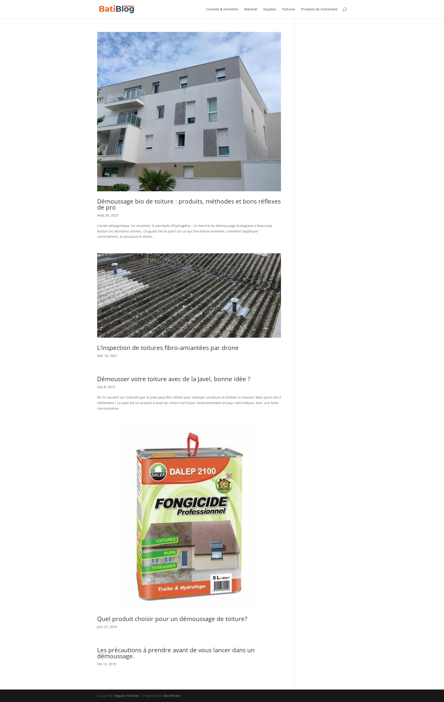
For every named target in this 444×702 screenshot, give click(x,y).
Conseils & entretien (222, 9)
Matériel (250, 9)
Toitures (288, 9)
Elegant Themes (126, 695)
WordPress (172, 695)
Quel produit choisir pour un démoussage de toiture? (172, 619)
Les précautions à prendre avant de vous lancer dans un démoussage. (176, 653)
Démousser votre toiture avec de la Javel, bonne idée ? (173, 379)
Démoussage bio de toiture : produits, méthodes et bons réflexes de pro (189, 204)
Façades (269, 9)
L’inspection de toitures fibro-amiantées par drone (168, 347)
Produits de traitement (319, 9)
